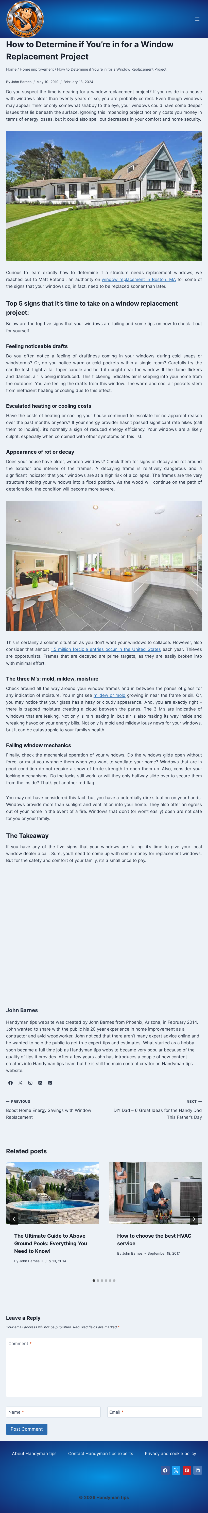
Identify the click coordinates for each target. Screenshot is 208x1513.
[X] (176, 1470)
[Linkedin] (197, 1470)
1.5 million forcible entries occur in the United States (106, 649)
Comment (20, 1343)
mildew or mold (110, 695)
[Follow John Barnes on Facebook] (10, 1082)
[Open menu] (197, 19)
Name (16, 1412)
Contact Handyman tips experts (100, 1453)
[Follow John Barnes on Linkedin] (40, 1082)
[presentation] (52, 1193)
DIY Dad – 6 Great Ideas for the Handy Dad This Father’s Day (158, 1109)
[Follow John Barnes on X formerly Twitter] (20, 1082)
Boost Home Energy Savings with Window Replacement (48, 1109)
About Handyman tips (34, 1453)
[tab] (94, 1280)
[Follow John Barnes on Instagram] (30, 1082)
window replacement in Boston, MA (139, 279)
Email (116, 1412)
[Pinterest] (187, 1470)
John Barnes (29, 1261)
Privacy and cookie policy (170, 1453)
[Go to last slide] (14, 1219)
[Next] (194, 1219)
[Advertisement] (104, 930)
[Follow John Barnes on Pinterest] (50, 1082)
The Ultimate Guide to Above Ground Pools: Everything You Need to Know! (50, 1243)
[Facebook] (165, 1470)
